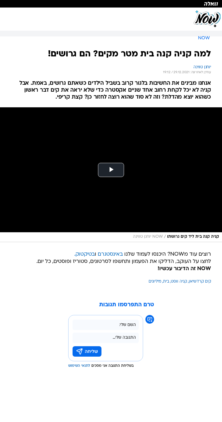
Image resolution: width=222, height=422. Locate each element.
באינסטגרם (110, 254)
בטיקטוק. (84, 254)
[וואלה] (111, 3)
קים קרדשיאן (200, 281)
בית (166, 281)
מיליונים (155, 281)
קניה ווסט (179, 281)
